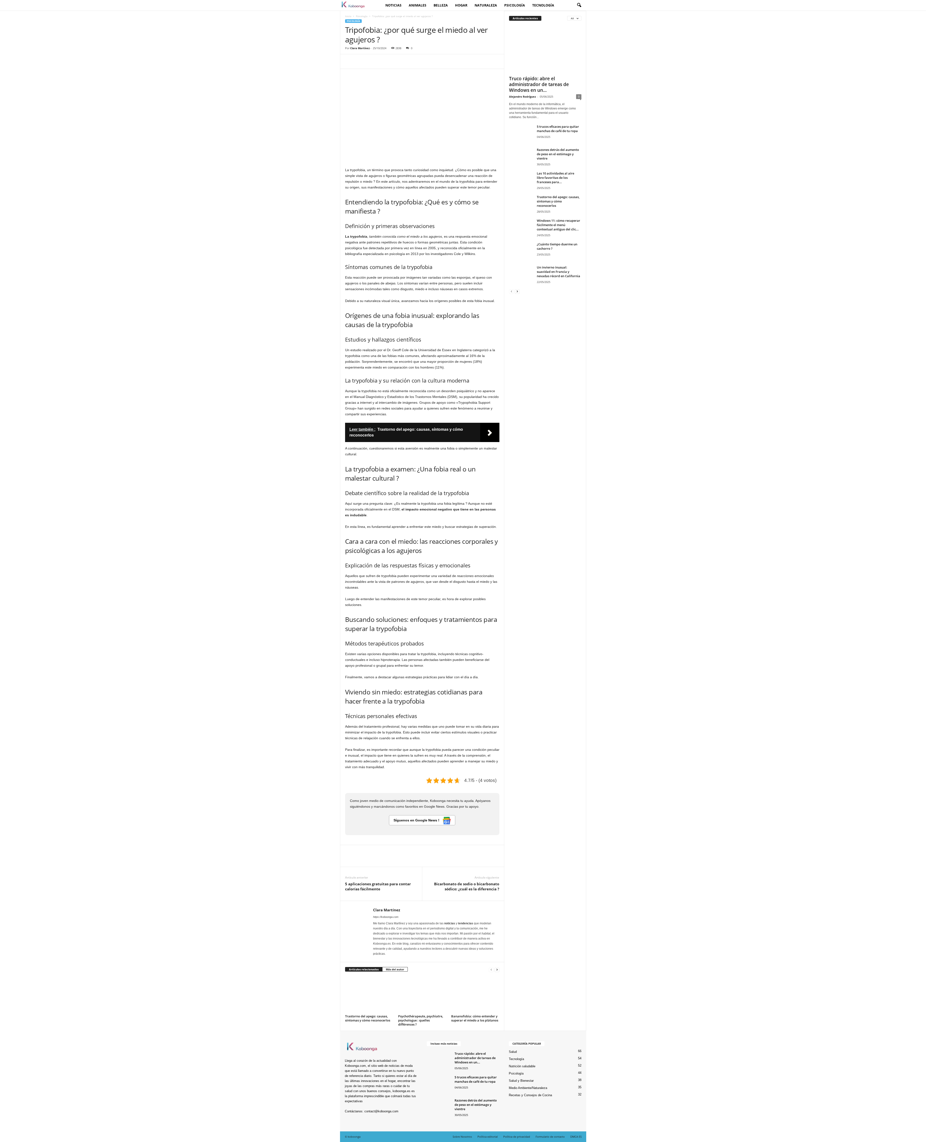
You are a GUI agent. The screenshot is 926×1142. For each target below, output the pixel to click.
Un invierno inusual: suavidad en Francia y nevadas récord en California (558, 271)
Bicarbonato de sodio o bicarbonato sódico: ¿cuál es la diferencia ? (466, 886)
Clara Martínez (360, 48)
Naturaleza (486, 5)
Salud (513, 1052)
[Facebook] (350, 61)
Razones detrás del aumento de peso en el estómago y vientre (558, 154)
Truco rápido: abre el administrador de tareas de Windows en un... (539, 84)
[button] (579, 5)
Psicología (514, 5)
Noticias (393, 5)
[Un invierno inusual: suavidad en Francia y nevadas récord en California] (521, 274)
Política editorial (487, 1136)
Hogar (461, 5)
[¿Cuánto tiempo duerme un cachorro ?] (521, 251)
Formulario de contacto (550, 1136)
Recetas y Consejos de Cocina (530, 1095)
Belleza (441, 5)
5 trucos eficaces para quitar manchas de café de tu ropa (558, 128)
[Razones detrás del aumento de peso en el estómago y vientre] (521, 157)
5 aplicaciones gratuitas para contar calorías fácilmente (378, 886)
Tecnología (543, 5)
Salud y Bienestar (521, 1080)
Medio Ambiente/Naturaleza (528, 1088)
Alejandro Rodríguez (522, 96)
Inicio (348, 16)
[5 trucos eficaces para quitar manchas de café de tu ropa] (521, 133)
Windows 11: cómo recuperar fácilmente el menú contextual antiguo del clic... (558, 224)
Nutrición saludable (522, 1066)
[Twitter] (361, 61)
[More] (394, 61)
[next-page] (497, 969)
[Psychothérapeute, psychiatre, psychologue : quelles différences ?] (422, 995)
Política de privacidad (516, 1136)
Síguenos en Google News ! (417, 820)
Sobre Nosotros (462, 1136)
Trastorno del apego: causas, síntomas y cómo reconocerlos (367, 1018)
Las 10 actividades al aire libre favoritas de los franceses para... (555, 177)
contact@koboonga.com (381, 1111)
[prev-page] (491, 969)
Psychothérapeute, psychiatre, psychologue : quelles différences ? (420, 1020)
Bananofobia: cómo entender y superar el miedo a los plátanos (474, 1018)
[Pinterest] (372, 61)
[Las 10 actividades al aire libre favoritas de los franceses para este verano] (521, 180)
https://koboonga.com (385, 916)
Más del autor (395, 969)
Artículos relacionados (364, 969)
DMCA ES (576, 1136)
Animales (417, 5)
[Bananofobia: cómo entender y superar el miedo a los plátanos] (475, 995)
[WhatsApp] (383, 61)
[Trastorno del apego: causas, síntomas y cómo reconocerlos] (369, 995)
